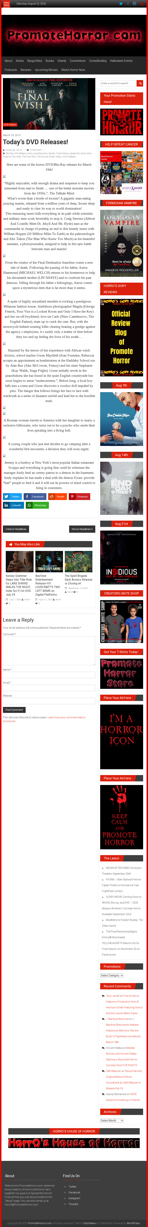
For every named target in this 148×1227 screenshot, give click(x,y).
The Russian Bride (45, 156)
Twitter (72, 1186)
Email (7, 682)
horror (29, 153)
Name (7, 669)
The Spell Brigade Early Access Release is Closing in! (78, 579)
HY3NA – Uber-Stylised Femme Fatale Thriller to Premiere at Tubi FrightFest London (121, 885)
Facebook (74, 1192)
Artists (20, 61)
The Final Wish (29, 156)
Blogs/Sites (34, 61)
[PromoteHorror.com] (74, 35)
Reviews (26, 70)
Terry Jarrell (112, 995)
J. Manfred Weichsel (117, 1019)
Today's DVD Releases (65, 156)
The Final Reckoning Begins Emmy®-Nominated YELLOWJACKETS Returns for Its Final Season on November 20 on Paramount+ (121, 943)
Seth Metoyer (113, 1071)
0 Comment (36, 150)
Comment (9, 634)
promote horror (40, 153)
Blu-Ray (9, 153)
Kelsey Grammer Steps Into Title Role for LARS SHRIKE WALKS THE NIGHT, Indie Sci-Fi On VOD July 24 (19, 585)
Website (7, 695)
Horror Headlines (16, 529)
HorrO (27, 599)
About (8, 61)
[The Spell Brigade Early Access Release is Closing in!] (78, 561)
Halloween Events (121, 61)
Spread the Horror (78, 153)
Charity (62, 61)
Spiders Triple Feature (58, 153)
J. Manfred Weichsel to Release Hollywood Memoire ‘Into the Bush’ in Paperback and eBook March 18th (123, 1031)
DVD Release (10, 124)
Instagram (74, 1198)
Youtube (73, 1204)
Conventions (78, 61)
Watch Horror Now (73, 70)
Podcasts (11, 70)
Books (50, 61)
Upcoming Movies (46, 70)
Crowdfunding (97, 61)
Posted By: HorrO (13, 150)
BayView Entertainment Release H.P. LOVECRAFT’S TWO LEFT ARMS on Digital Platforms (47, 585)
